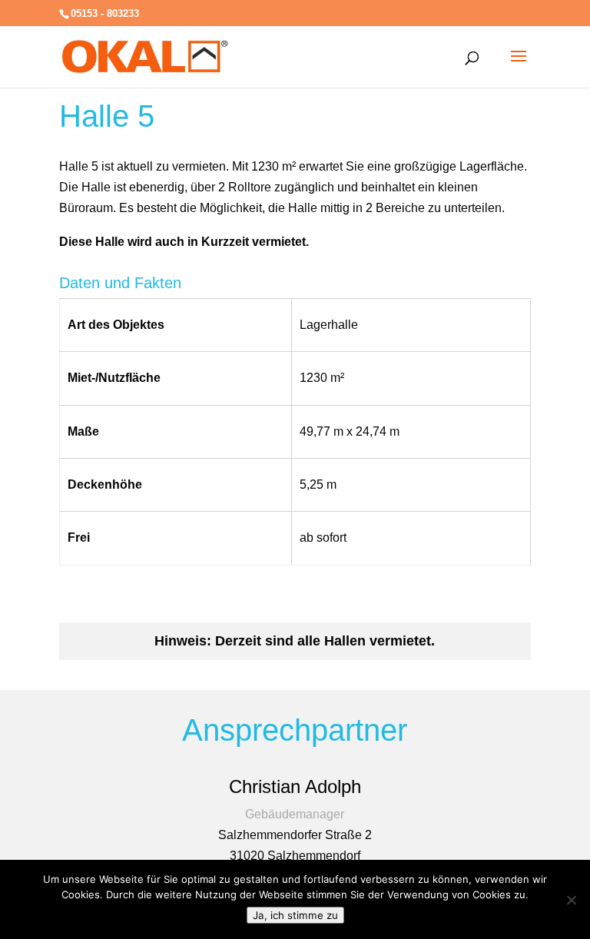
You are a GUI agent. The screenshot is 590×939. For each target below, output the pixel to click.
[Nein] (570, 899)
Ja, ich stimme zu (295, 915)
